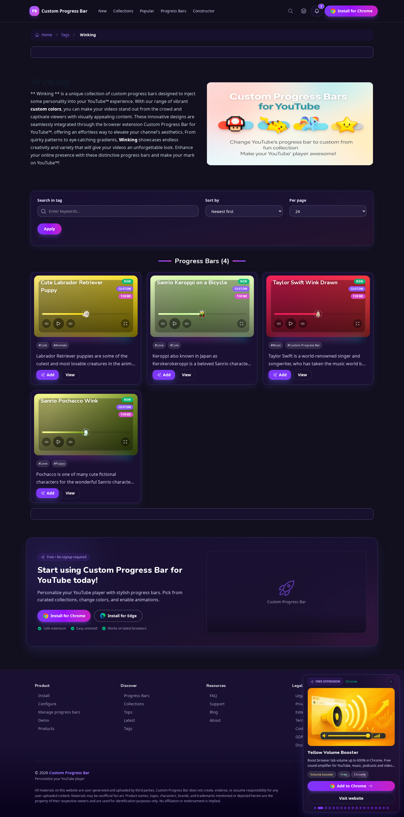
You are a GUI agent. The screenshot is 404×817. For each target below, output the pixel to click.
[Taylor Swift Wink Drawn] (318, 306)
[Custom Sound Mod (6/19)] (337, 808)
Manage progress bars (59, 712)
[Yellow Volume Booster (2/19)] (319, 808)
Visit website (351, 798)
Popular (147, 10)
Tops (128, 712)
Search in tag (49, 200)
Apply (49, 228)
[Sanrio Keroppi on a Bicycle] (202, 306)
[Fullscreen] (125, 323)
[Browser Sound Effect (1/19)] (315, 808)
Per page (297, 200)
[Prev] (46, 323)
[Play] (58, 323)
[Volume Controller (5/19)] (334, 808)
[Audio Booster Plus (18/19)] (384, 808)
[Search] (290, 10)
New (102, 10)
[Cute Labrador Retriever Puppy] (85, 306)
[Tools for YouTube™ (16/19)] (376, 808)
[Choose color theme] (303, 10)
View (70, 374)
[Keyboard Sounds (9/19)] (349, 808)
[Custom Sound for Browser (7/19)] (341, 808)
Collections (123, 10)
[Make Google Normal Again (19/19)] (387, 808)
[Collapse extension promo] (391, 682)
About (215, 720)
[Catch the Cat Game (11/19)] (357, 808)
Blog (214, 712)
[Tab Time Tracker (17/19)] (380, 808)
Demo (43, 720)
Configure (47, 703)
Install (44, 695)
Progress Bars (173, 10)
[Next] (70, 323)
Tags (128, 728)
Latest (129, 720)
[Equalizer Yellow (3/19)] (325, 808)
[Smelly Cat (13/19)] (364, 808)
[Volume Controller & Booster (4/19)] (330, 808)
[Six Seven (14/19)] (368, 808)
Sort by (212, 200)
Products (46, 728)
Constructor (204, 10)
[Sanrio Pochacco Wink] (85, 424)
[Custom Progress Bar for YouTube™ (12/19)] (360, 808)
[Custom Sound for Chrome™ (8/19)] (345, 808)
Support (217, 703)
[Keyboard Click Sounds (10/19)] (353, 808)
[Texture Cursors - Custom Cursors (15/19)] (372, 808)
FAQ (213, 695)
